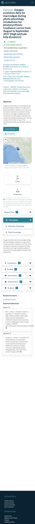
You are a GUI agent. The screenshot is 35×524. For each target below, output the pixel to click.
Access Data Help (9, 505)
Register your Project (10, 518)
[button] (17, 149)
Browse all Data (9, 503)
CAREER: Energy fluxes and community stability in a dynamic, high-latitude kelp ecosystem (16, 89)
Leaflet (10, 163)
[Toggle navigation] (32, 2)
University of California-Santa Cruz (17, 73)
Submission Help (9, 522)
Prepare (6, 520)
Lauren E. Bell (15, 72)
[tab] (18, 220)
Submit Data (8, 516)
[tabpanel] (17, 246)
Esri (19, 163)
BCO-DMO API (9, 507)
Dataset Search (9, 501)
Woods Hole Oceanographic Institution (13, 80)
